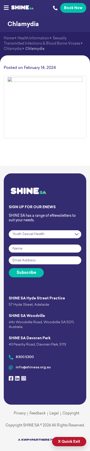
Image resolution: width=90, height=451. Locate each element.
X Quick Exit (69, 442)
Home (9, 38)
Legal (54, 413)
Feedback (38, 413)
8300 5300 (25, 357)
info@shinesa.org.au (33, 367)
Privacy (20, 413)
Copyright (70, 413)
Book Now (73, 8)
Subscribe (26, 273)
